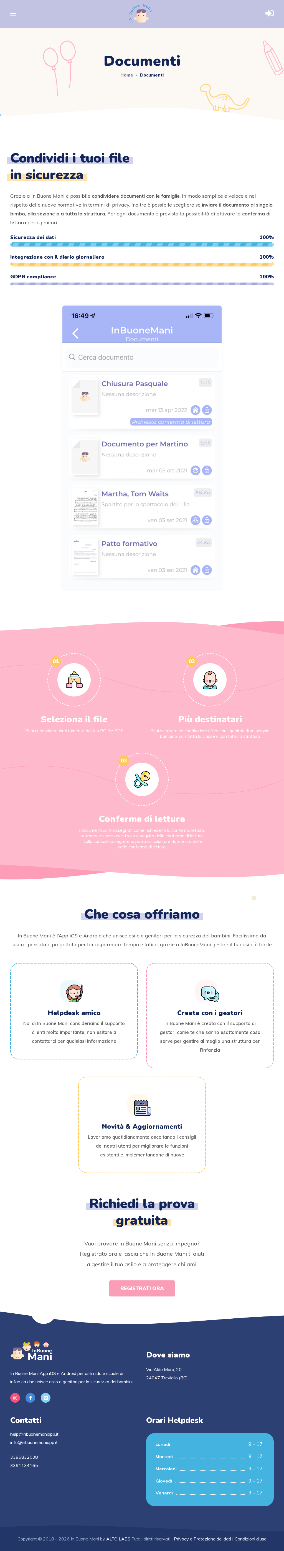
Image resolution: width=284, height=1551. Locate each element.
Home (126, 75)
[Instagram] (15, 1398)
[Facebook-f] (30, 1398)
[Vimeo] (45, 1398)
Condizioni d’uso (251, 1539)
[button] (142, 1288)
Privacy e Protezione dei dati (202, 1539)
